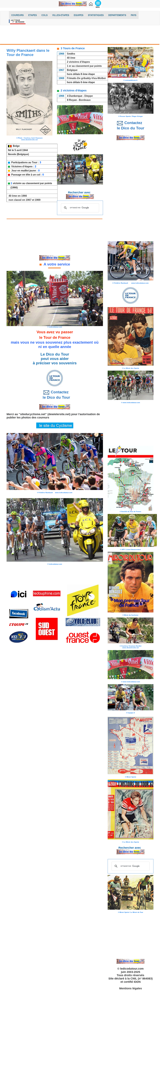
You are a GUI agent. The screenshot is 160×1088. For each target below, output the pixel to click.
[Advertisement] (80, 35)
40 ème (71, 57)
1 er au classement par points (84, 66)
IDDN (137, 981)
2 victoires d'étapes (78, 62)
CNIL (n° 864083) (141, 978)
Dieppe (88, 96)
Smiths (71, 53)
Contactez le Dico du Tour (54, 394)
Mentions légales (130, 988)
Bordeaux (85, 100)
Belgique (72, 70)
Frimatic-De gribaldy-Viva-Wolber (86, 78)
